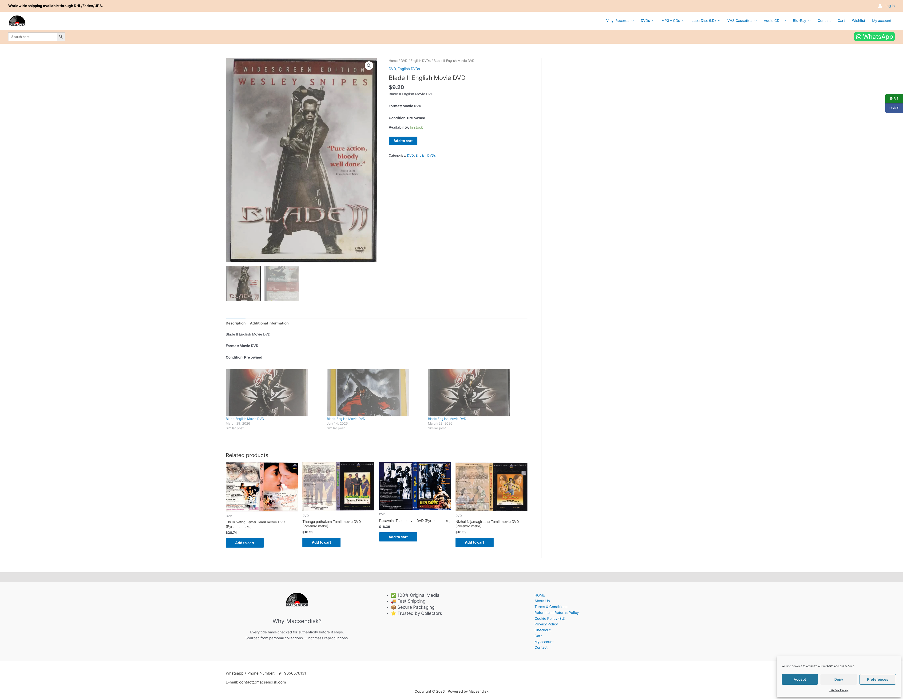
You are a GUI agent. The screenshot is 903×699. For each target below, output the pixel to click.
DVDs (645, 20)
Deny (838, 679)
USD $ (892, 108)
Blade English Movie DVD (245, 419)
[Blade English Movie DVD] (274, 392)
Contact (824, 20)
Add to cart (403, 140)
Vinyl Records (617, 20)
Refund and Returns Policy (557, 612)
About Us (542, 601)
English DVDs (421, 61)
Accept (800, 679)
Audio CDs (772, 20)
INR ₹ (892, 98)
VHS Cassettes (739, 20)
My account (881, 20)
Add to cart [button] (244, 543)
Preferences (877, 679)
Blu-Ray (799, 20)
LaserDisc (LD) (704, 20)
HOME (540, 595)
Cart (841, 20)
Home (393, 61)
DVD (404, 61)
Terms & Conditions (551, 606)
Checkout (543, 630)
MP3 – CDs (670, 20)
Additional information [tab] (269, 323)
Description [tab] (236, 323)
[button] (369, 65)
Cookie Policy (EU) (550, 618)
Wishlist (858, 20)
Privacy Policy (838, 690)
